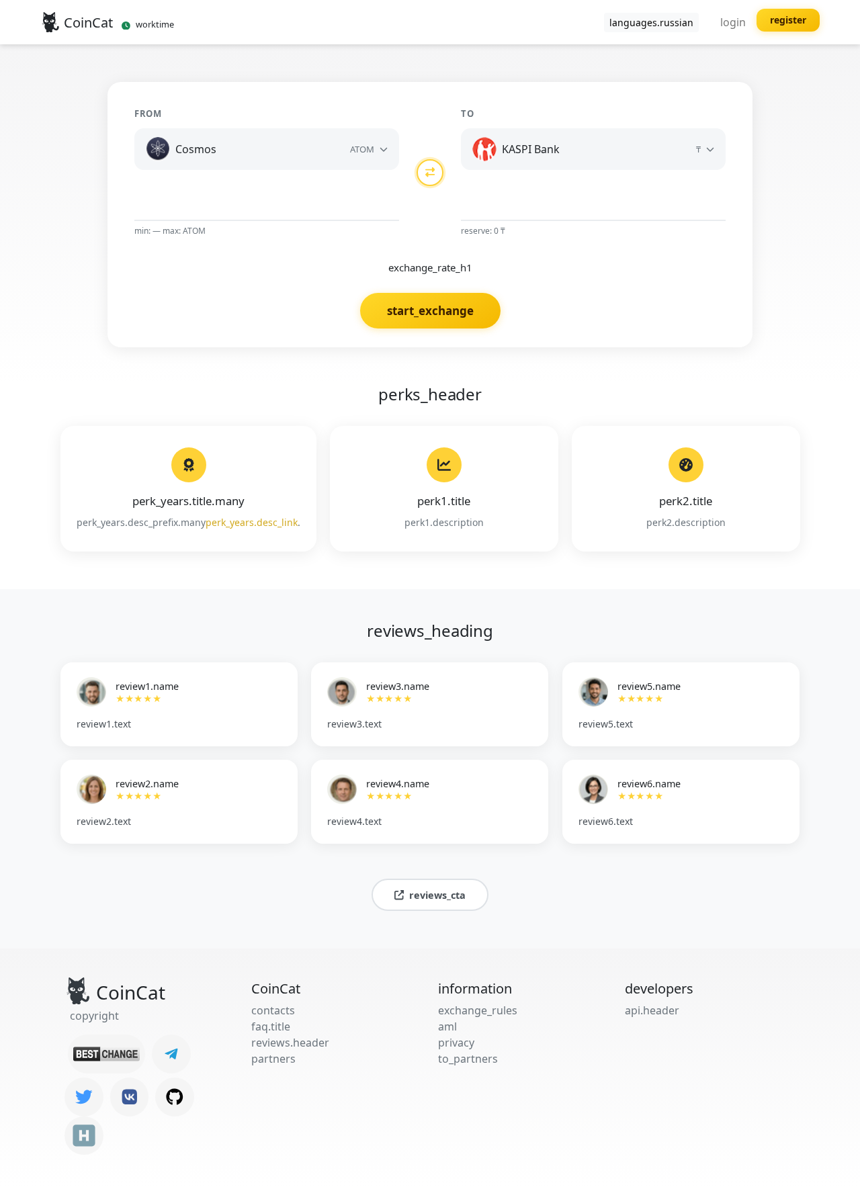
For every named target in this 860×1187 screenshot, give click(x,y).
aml (447, 1026)
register (788, 19)
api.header (652, 1010)
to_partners (468, 1058)
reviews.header (290, 1042)
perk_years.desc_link (252, 522)
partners (273, 1058)
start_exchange (430, 310)
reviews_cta (437, 895)
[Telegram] (171, 1054)
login (733, 22)
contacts (273, 1010)
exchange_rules (477, 1010)
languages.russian (651, 22)
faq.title (270, 1026)
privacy (456, 1042)
